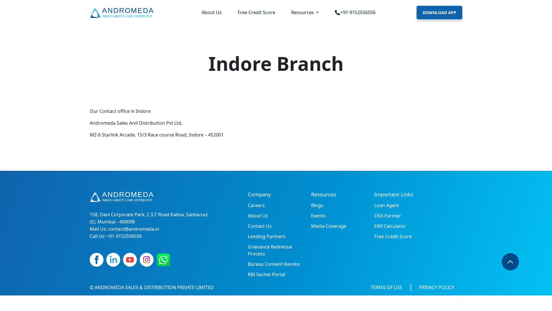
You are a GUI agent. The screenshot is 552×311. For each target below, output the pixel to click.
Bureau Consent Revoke (274, 264)
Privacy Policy (436, 287)
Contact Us (260, 226)
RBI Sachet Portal (266, 274)
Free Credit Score (256, 12)
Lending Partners (266, 236)
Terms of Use (386, 287)
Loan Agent (386, 205)
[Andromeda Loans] (123, 12)
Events (318, 216)
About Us (212, 12)
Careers (256, 205)
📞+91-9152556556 (355, 12)
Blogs (317, 205)
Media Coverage (328, 226)
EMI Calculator (390, 226)
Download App (439, 12)
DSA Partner (387, 216)
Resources (303, 12)
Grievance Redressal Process (270, 250)
